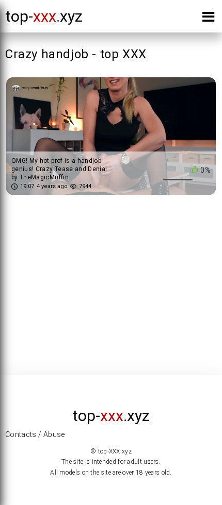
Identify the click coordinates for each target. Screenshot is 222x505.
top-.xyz (44, 16)
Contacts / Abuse (35, 434)
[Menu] (208, 18)
